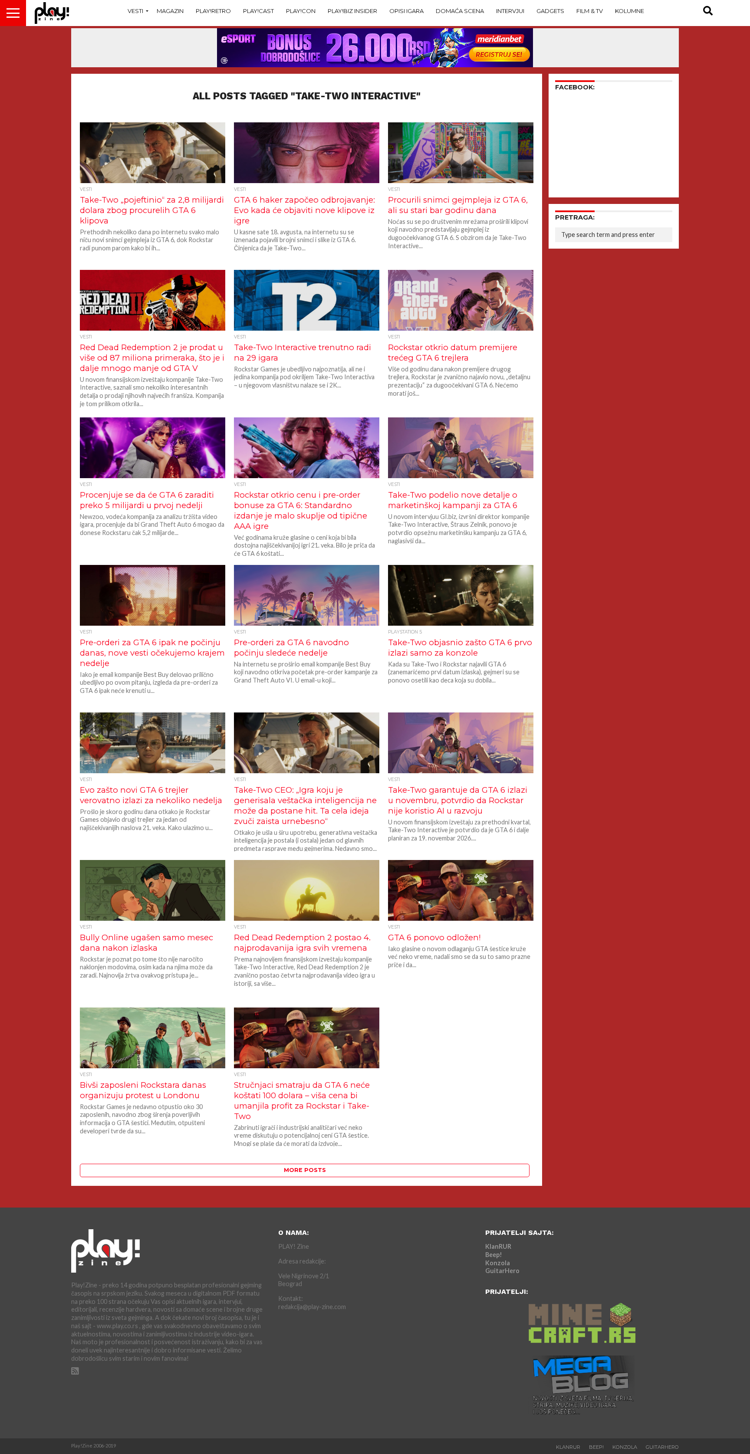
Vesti (135, 10)
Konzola (497, 1263)
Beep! (493, 1254)
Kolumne (629, 10)
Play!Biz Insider (352, 10)
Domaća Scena (460, 10)
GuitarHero (502, 1270)
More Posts (305, 1170)
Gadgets (550, 10)
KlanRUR (498, 1246)
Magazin (170, 10)
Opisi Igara (406, 10)
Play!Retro (213, 10)
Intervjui (510, 10)
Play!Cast (258, 10)
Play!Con (301, 10)
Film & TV (589, 10)
